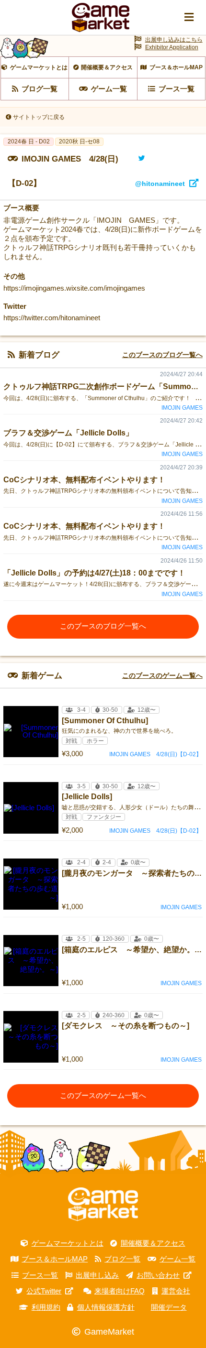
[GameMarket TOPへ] (103, 1204)
